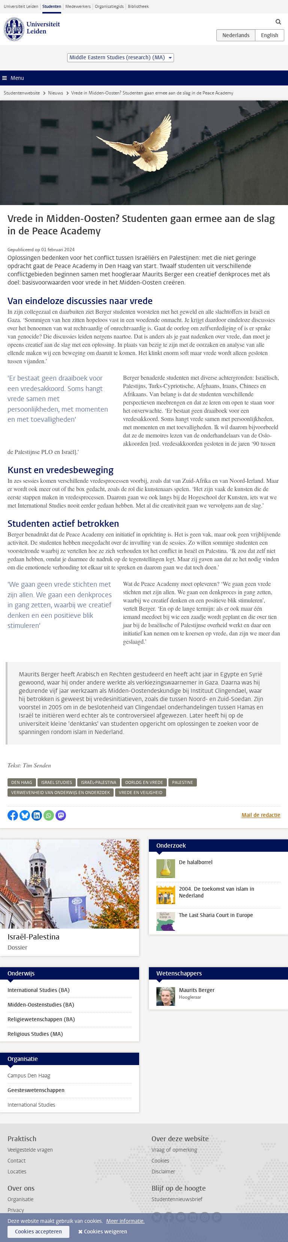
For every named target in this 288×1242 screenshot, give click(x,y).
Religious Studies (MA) (35, 1034)
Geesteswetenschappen (36, 1090)
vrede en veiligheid (140, 793)
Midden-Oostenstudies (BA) (41, 1004)
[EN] (269, 35)
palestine (182, 782)
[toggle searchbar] (278, 21)
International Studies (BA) (39, 990)
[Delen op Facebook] (13, 815)
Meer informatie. (125, 1221)
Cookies (160, 1160)
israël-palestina (98, 782)
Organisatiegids (109, 6)
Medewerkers (78, 6)
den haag (21, 782)
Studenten (51, 6)
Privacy (16, 1210)
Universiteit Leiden (21, 6)
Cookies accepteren (38, 1231)
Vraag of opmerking (174, 1150)
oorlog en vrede (144, 782)
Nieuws (55, 93)
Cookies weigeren (105, 1231)
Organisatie (20, 1199)
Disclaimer (163, 1171)
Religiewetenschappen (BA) (41, 1019)
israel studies (56, 782)
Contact (17, 1160)
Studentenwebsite (22, 93)
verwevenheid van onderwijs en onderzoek (60, 793)
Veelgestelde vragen (30, 1150)
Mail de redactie (261, 815)
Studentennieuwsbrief (177, 1199)
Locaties (17, 1171)
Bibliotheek (138, 6)
